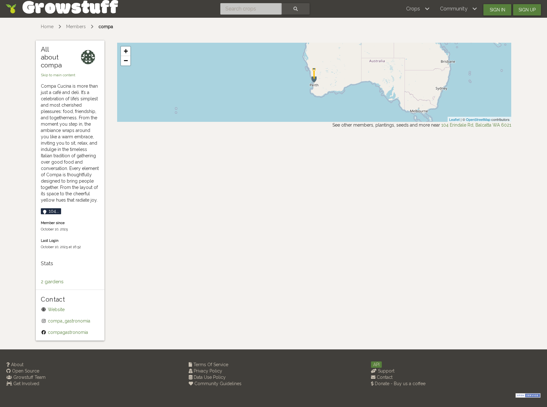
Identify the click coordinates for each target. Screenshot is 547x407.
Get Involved (25, 383)
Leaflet (454, 119)
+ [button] (126, 51)
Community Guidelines (217, 383)
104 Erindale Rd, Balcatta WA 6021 (476, 125)
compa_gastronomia (69, 320)
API (376, 364)
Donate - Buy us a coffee (399, 383)
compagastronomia (68, 332)
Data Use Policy (209, 377)
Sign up (527, 9)
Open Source (25, 370)
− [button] (126, 61)
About (16, 364)
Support (385, 370)
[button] (418, 9)
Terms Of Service (210, 364)
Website (56, 309)
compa (105, 26)
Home (47, 26)
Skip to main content (58, 75)
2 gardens (52, 282)
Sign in (497, 9)
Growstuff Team (29, 377)
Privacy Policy (207, 370)
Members (76, 26)
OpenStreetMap (478, 119)
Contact (384, 377)
